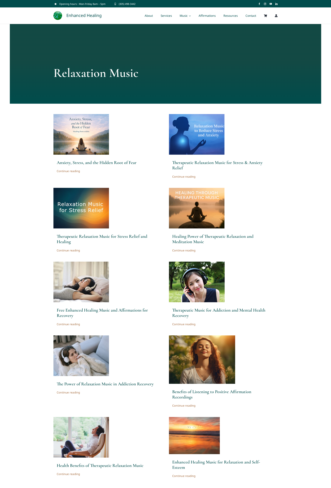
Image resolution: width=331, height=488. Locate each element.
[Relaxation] (81, 418)
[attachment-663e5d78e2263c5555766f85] (194, 418)
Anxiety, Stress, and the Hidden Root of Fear (97, 162)
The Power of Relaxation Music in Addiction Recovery (105, 384)
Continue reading (68, 171)
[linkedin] (276, 4)
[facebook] (259, 4)
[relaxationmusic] (81, 263)
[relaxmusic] (197, 263)
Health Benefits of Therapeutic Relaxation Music (100, 465)
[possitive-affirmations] (202, 337)
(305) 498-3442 (127, 4)
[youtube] (271, 4)
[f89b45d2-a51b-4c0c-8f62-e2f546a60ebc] (196, 189)
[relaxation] (196, 115)
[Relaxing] (81, 337)
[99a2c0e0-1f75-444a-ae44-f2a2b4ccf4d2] (81, 115)
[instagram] (265, 4)
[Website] (81, 189)
